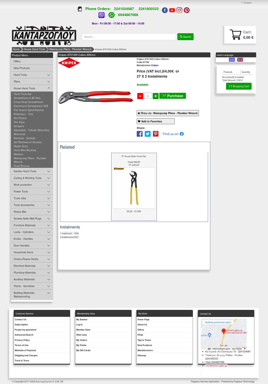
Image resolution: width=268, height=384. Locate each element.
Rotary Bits (20, 211)
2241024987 (124, 8)
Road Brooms (22, 166)
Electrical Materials (24, 266)
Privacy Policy (22, 340)
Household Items (23, 252)
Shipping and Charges (26, 355)
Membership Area (86, 313)
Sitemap (141, 355)
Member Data (83, 329)
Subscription (21, 324)
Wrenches (19, 134)
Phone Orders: (98, 8)
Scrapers (19, 126)
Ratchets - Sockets (24, 138)
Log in (79, 324)
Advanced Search (24, 334)
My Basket (81, 319)
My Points (81, 345)
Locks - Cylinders (24, 232)
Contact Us (20, 319)
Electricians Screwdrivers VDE (31, 106)
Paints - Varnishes (24, 286)
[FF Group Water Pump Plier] (133, 187)
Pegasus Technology (244, 381)
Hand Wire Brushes (25, 150)
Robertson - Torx (23, 114)
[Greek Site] (232, 59)
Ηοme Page (143, 319)
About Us (142, 324)
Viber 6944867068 (214, 362)
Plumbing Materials (25, 272)
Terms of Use (22, 345)
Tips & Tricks (144, 340)
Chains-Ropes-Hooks (26, 259)
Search (186, 37)
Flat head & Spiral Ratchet (29, 110)
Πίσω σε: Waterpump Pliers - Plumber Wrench (169, 113)
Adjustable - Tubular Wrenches (31, 130)
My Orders (81, 340)
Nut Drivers (20, 118)
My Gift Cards (83, 350)
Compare (247, 2)
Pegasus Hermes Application (205, 381)
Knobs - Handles (23, 238)
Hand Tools (20, 75)
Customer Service (24, 313)
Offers (17, 61)
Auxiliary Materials (24, 279)
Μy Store (142, 313)
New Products (22, 68)
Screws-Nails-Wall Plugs (27, 218)
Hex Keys (19, 122)
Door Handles (22, 245)
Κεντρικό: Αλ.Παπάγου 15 (220, 351)
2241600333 (149, 8)
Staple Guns (21, 146)
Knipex (148, 65)
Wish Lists (81, 334)
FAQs (140, 334)
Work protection (23, 184)
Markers (18, 154)
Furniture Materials (25, 225)
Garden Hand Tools (25, 171)
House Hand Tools (34, 49)
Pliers (17, 81)
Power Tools (21, 191)
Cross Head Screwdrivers (28, 102)
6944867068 (128, 14)
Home (16, 49)
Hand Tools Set (22, 94)
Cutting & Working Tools (27, 178)
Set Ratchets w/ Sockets (28, 142)
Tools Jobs (20, 198)
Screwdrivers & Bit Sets (27, 98)
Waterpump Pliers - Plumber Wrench (70, 49)
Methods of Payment (25, 350)
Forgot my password (25, 329)
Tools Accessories (24, 205)
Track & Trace (22, 360)
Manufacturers (145, 350)
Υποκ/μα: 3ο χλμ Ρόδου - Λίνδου (223, 355)
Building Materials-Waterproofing (24, 294)
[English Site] (240, 59)
